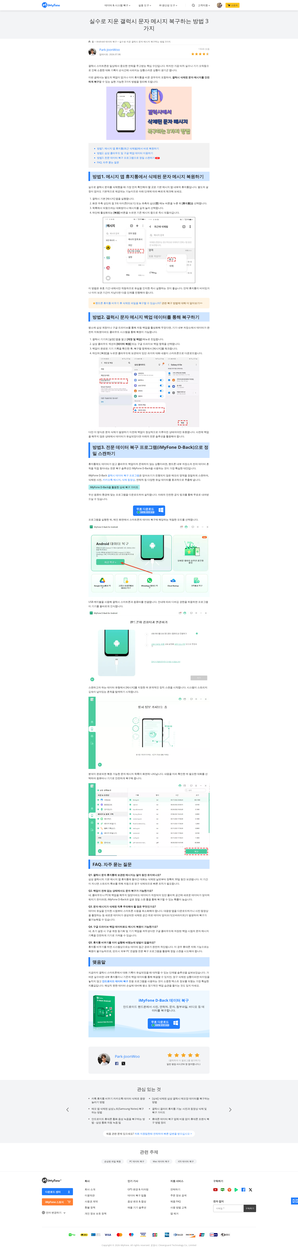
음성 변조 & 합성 (137, 1201)
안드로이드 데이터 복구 (115, 981)
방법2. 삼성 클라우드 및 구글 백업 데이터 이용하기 (125, 153)
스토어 (234, 5)
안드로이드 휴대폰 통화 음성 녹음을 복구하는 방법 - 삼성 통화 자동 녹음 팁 (118, 1120)
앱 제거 (174, 1213)
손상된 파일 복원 (112, 1161)
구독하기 (250, 1208)
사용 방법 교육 (178, 1207)
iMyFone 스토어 (54, 1202)
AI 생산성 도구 (167, 5)
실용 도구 (143, 5)
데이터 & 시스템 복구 (116, 5)
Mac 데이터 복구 (161, 1161)
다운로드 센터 (53, 1192)
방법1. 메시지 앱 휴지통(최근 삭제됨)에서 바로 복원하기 (128, 148)
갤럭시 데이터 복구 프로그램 (123, 475)
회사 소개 (90, 1189)
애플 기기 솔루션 (137, 1207)
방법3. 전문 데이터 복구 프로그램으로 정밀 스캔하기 (126, 157)
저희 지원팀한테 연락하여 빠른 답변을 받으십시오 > (163, 1133)
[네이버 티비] (236, 1190)
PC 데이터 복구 (136, 1161)
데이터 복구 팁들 (137, 1195)
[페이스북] (243, 1189)
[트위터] (250, 1190)
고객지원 (203, 5)
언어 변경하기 (54, 1212)
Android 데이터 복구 (106, 41)
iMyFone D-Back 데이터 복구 (164, 1000)
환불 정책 (90, 1207)
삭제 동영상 (128, 479)
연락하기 (175, 1189)
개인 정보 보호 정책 (95, 1213)
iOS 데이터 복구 (186, 1161)
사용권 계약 (91, 1201)
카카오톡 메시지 (112, 479)
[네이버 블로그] (222, 1190)
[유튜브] (215, 1189)
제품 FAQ (175, 1201)
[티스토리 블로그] (229, 1190)
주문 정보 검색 (178, 1195)
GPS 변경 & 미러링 (138, 1189)
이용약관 (90, 1195)
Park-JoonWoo (109, 50)
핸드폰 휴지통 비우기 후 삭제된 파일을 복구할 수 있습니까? (128, 303)
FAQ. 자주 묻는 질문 (108, 162)
